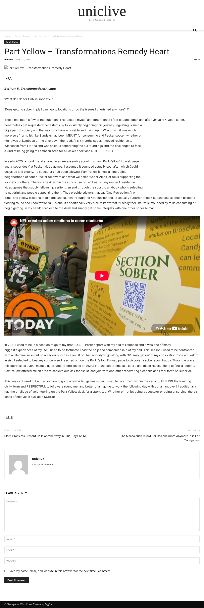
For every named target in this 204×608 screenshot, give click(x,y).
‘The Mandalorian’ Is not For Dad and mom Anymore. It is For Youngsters (160, 438)
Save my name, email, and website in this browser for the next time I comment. (60, 571)
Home (7, 36)
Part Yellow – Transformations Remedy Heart (87, 51)
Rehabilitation (22, 36)
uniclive (8, 59)
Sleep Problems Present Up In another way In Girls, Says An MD (45, 436)
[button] (195, 31)
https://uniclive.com (42, 464)
